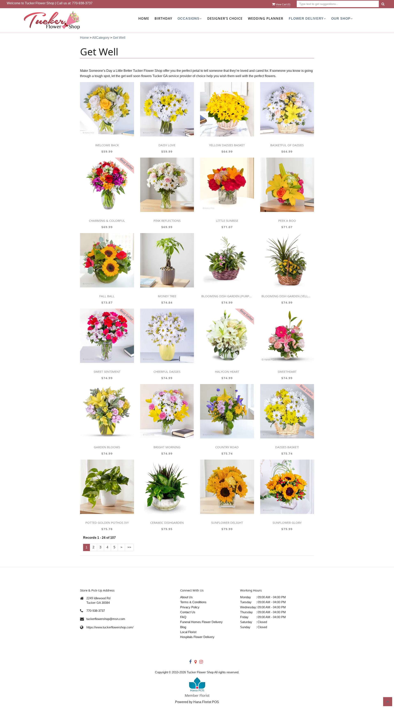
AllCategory (100, 37)
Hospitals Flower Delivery (197, 637)
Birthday (163, 18)
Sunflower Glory (287, 522)
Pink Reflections (167, 220)
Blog (183, 627)
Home (143, 18)
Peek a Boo (287, 220)
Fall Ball (107, 296)
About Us (186, 597)
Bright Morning (166, 447)
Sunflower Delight (227, 522)
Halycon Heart (227, 371)
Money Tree (167, 296)
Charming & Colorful (107, 220)
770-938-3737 (82, 3)
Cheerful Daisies (166, 371)
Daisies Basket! (287, 447)
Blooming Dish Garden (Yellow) (287, 296)
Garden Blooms (107, 447)
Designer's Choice (225, 18)
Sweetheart (287, 371)
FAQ (183, 617)
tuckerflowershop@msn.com (105, 619)
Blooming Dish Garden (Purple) (227, 296)
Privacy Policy (189, 607)
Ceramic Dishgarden (167, 522)
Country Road (227, 447)
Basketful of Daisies (287, 145)
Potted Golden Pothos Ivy (107, 522)
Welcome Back (107, 145)
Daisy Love (166, 145)
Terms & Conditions (193, 602)
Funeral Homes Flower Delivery (201, 622)
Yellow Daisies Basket (227, 145)
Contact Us (187, 612)
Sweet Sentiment (107, 371)
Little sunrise (227, 220)
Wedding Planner (265, 18)
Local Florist (188, 632)
